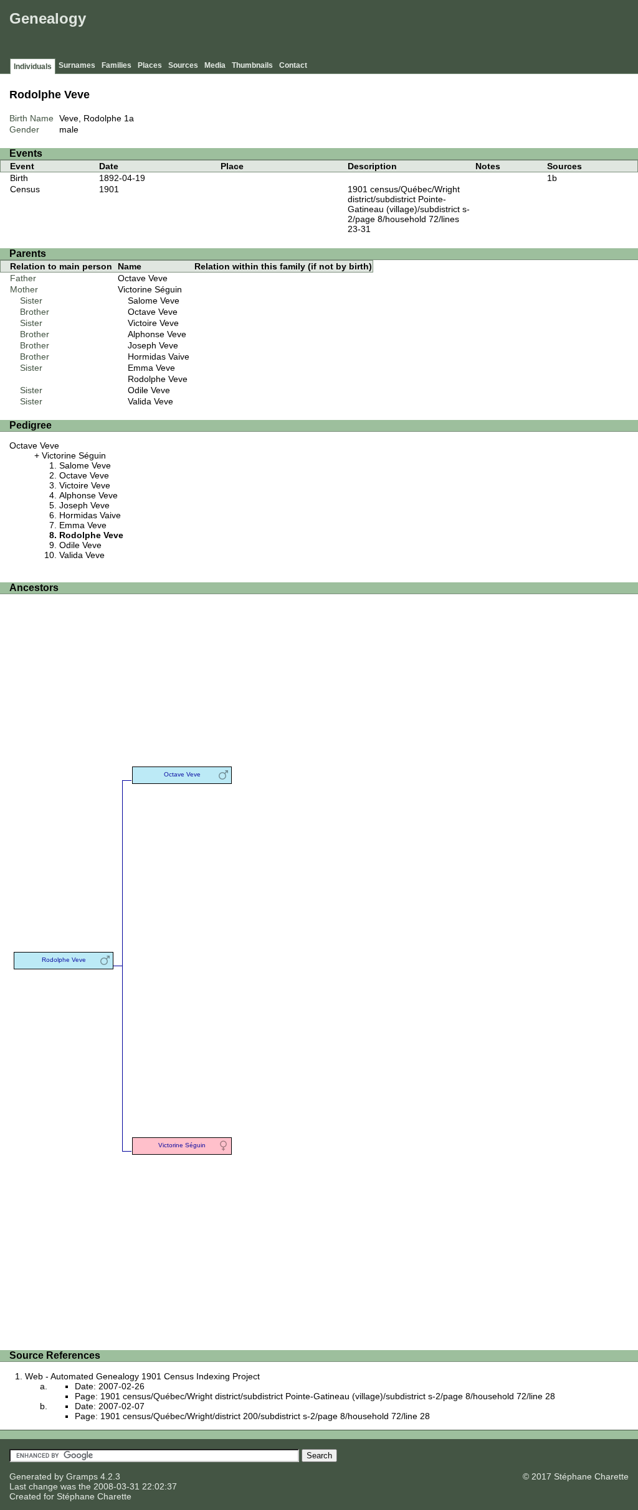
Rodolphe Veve (158, 379)
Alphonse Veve (157, 334)
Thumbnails (252, 65)
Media (215, 65)
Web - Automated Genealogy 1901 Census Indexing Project (142, 1376)
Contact (293, 65)
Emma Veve (151, 368)
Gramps (82, 1476)
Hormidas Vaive (158, 356)
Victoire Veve (153, 323)
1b (552, 178)
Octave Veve (143, 278)
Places (150, 65)
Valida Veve (150, 401)
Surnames (77, 65)
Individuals (33, 66)
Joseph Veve (153, 345)
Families (116, 65)
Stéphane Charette (94, 1496)
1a (129, 118)
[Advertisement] (408, 31)
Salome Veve (153, 300)
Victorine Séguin (150, 289)
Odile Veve (149, 390)
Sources (183, 65)
